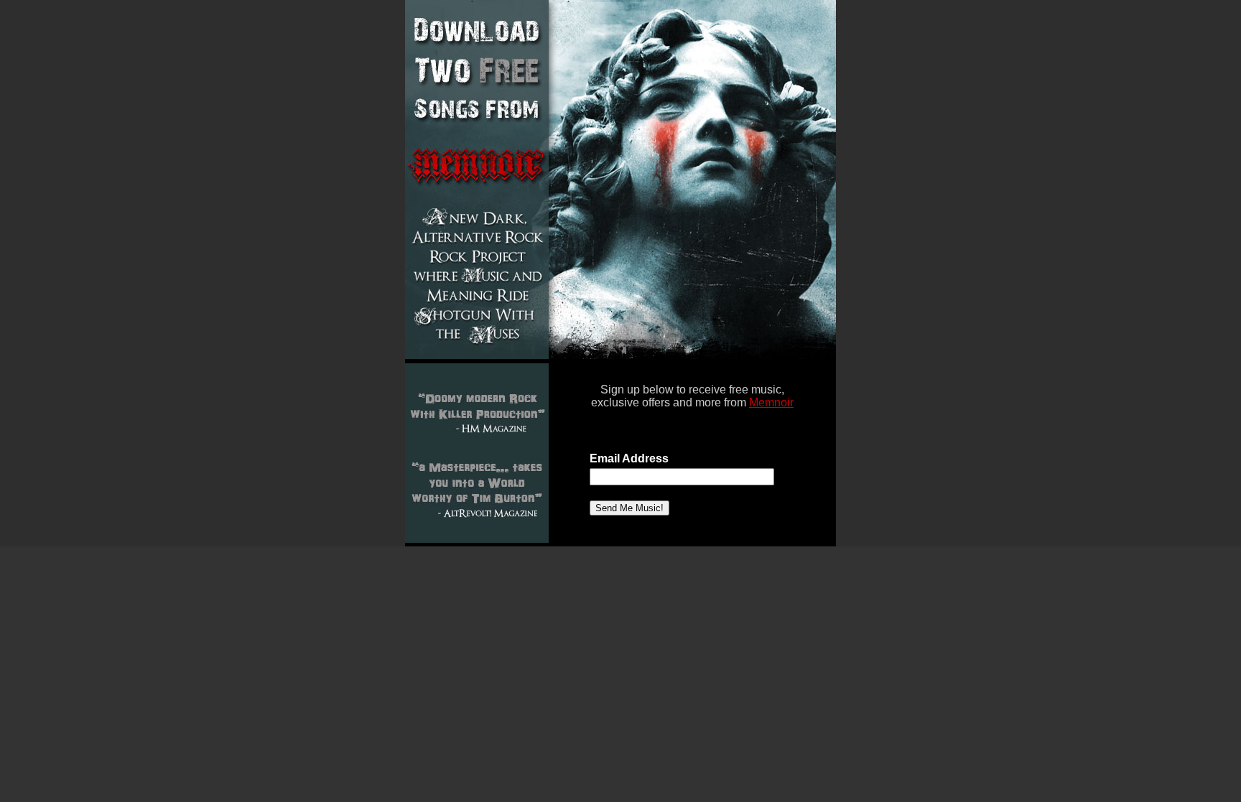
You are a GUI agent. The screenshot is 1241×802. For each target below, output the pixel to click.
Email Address (629, 459)
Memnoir (771, 402)
